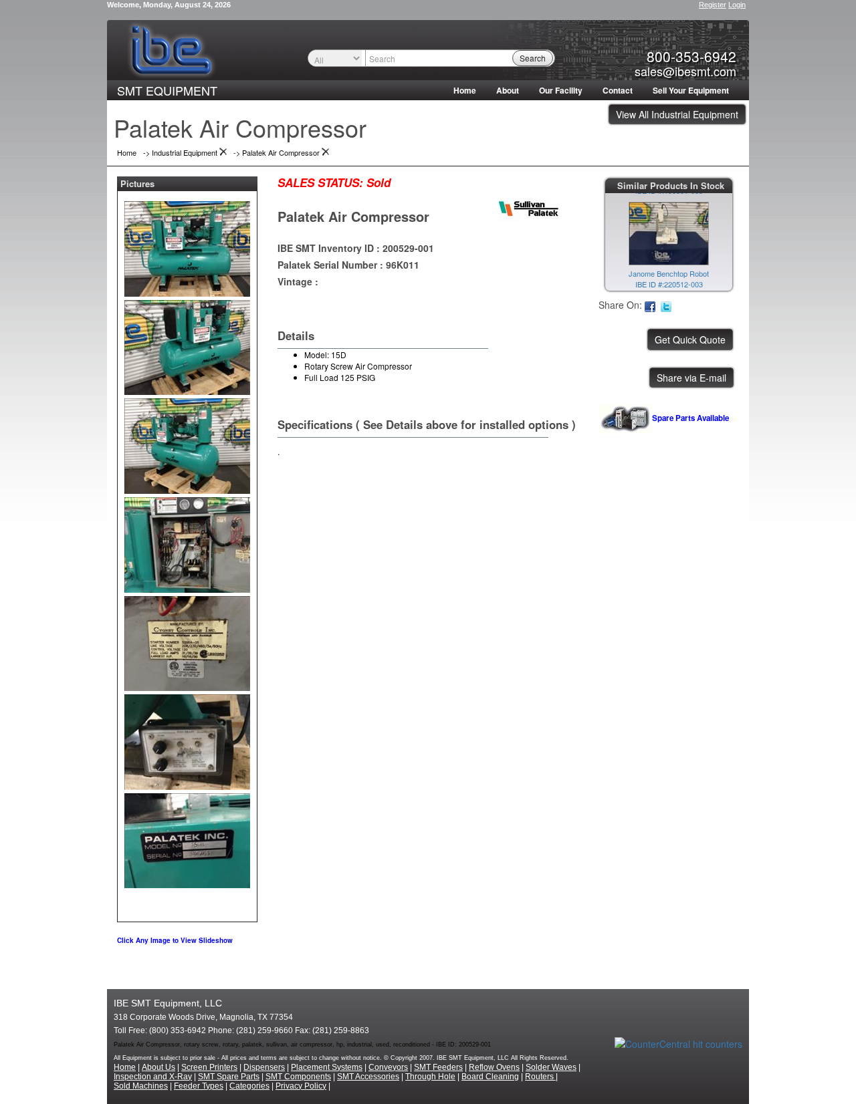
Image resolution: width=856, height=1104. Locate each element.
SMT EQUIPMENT (167, 90)
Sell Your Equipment (691, 90)
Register (712, 5)
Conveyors (388, 1067)
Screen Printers (209, 1067)
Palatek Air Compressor (353, 216)
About (507, 90)
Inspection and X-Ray (153, 1076)
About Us (158, 1067)
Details (296, 335)
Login (737, 5)
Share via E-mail (691, 377)
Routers (540, 1076)
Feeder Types (198, 1086)
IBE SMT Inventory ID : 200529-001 (356, 248)
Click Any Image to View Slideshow (175, 940)
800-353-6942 (691, 56)
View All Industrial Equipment (677, 114)
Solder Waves (551, 1067)
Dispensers (264, 1067)
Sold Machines (141, 1086)
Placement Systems (326, 1067)
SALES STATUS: (320, 182)
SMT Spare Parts (228, 1076)
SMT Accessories (368, 1076)
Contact (618, 90)
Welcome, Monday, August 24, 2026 (169, 5)
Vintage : (298, 281)
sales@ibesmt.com (685, 70)
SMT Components (298, 1076)
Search (533, 57)
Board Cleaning (490, 1076)
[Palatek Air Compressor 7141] (187, 246)
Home (464, 90)
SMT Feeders (438, 1067)
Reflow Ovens (494, 1067)
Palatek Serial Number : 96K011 (348, 264)
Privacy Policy (301, 1086)
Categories (249, 1086)
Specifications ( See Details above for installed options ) (427, 424)
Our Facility (560, 90)
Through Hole (430, 1076)
